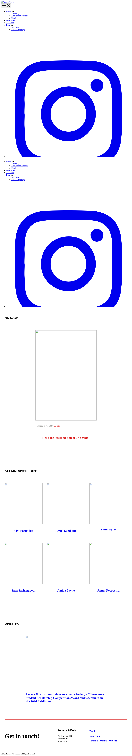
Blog (8, 25)
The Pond (10, 23)
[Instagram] (68, 157)
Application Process (19, 16)
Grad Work (10, 20)
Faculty (14, 18)
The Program (16, 13)
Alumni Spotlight (18, 30)
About (8, 11)
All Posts (15, 27)
